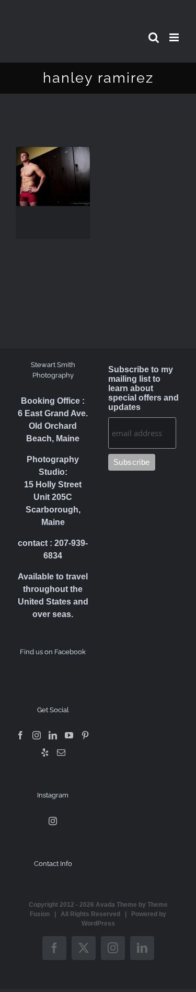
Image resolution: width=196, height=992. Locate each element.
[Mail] (61, 752)
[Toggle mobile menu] (174, 37)
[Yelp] (45, 752)
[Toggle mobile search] (153, 37)
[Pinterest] (85, 735)
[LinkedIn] (53, 735)
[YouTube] (69, 735)
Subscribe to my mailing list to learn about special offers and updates (143, 388)
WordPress (98, 923)
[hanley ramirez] (53, 176)
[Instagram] (36, 735)
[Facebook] (20, 735)
